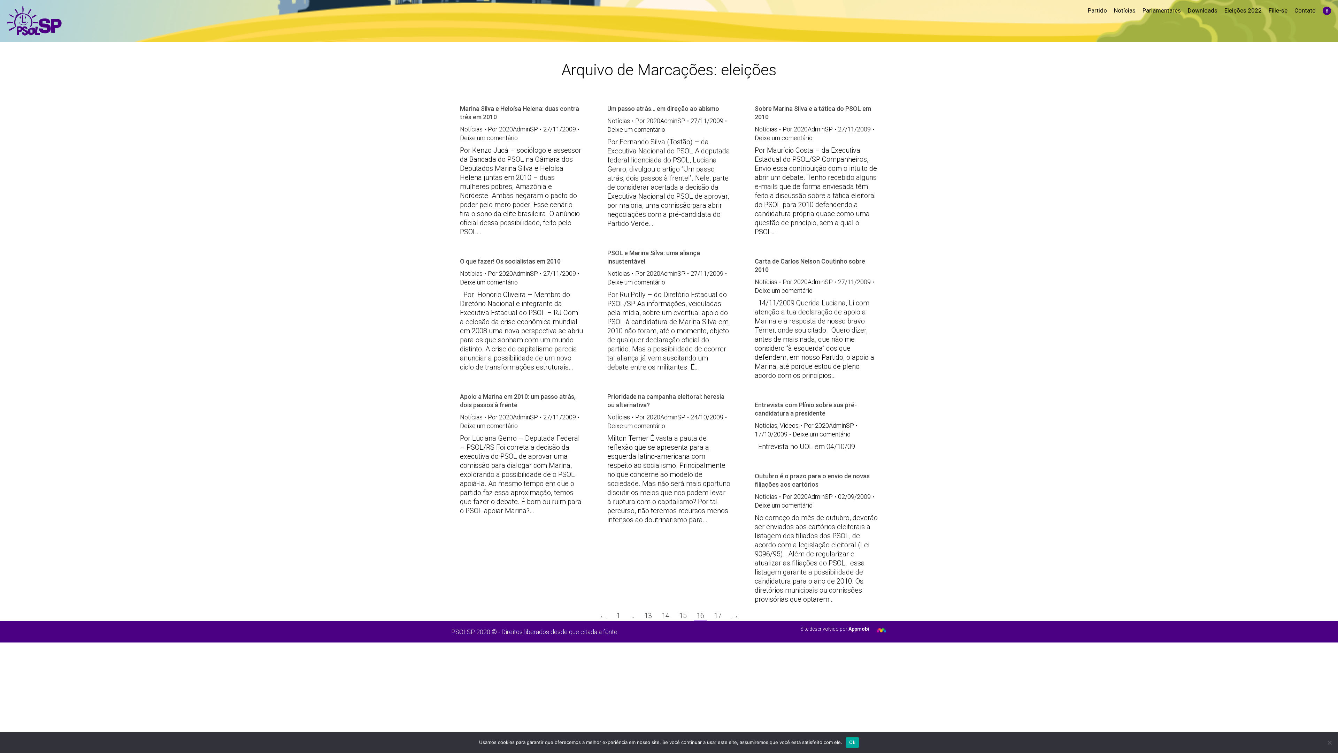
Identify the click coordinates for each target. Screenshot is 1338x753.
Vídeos (789, 425)
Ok (852, 742)
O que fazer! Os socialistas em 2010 (510, 261)
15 (683, 615)
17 (718, 615)
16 (700, 615)
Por (513, 129)
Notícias (471, 129)
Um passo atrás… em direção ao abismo (663, 108)
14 (665, 615)
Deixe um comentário (489, 138)
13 (648, 615)
